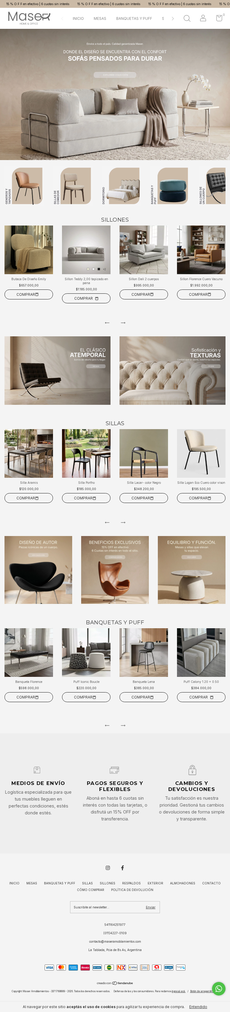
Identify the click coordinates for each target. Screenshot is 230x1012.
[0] (217, 19)
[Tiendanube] (115, 984)
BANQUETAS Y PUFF (134, 18)
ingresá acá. (179, 991)
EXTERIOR (155, 883)
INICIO (78, 18)
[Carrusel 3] (192, 570)
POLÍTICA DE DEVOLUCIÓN (132, 890)
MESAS (100, 18)
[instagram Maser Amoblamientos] (107, 867)
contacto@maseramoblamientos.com (115, 941)
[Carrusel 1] (115, 94)
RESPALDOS (131, 883)
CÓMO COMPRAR (90, 890)
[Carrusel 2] (172, 370)
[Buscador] (187, 19)
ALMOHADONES (182, 883)
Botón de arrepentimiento (204, 991)
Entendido (198, 1006)
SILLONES (107, 883)
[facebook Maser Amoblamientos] (122, 867)
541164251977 (115, 924)
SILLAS (87, 883)
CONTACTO (211, 883)
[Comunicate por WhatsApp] (219, 988)
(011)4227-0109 (115, 933)
